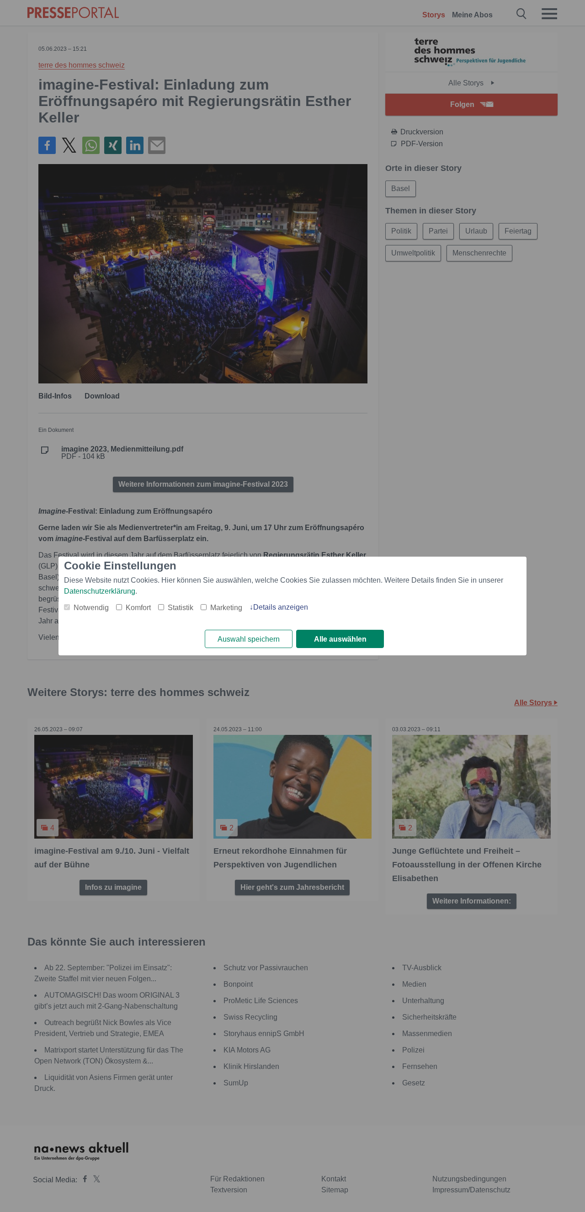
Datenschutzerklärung (99, 591)
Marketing (226, 607)
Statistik (180, 607)
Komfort (138, 607)
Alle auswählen (340, 639)
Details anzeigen (280, 607)
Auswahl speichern (249, 639)
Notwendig (91, 607)
